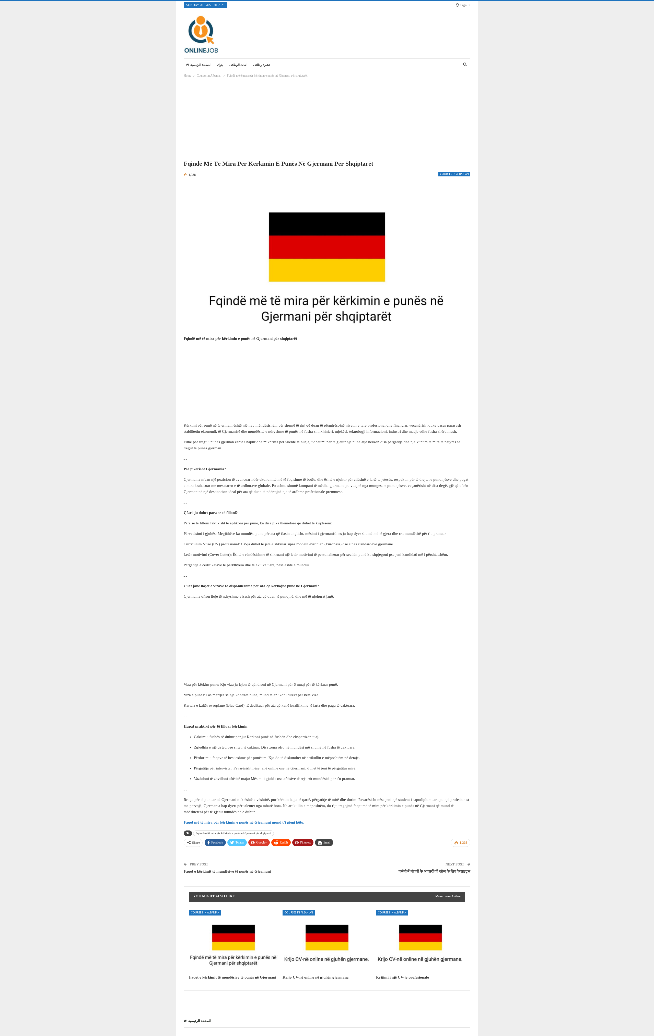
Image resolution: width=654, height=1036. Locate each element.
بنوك (220, 65)
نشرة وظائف (261, 65)
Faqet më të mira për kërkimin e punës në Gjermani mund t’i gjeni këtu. (244, 822)
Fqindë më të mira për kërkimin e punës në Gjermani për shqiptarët (233, 833)
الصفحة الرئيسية (200, 65)
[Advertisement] (327, 120)
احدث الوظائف (238, 65)
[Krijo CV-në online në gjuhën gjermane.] (327, 941)
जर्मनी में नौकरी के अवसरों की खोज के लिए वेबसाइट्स (434, 871)
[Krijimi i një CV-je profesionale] (420, 941)
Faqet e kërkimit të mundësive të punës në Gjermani (227, 871)
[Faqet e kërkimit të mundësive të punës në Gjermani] (233, 941)
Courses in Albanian (454, 174)
